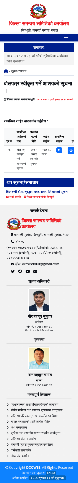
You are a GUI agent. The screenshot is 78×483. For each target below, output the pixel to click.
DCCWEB (33, 467)
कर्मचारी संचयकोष (21, 450)
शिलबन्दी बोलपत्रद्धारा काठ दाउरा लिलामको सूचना (37, 191)
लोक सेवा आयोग (20, 456)
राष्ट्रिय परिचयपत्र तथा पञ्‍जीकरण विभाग (34, 416)
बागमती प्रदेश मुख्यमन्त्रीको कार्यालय (32, 444)
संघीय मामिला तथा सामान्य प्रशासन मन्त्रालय (36, 410)
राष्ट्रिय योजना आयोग (23, 439)
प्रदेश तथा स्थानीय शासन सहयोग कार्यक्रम (35, 433)
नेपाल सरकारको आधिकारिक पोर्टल (30, 421)
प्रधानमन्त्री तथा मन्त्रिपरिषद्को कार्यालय (34, 404)
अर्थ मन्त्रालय (19, 427)
